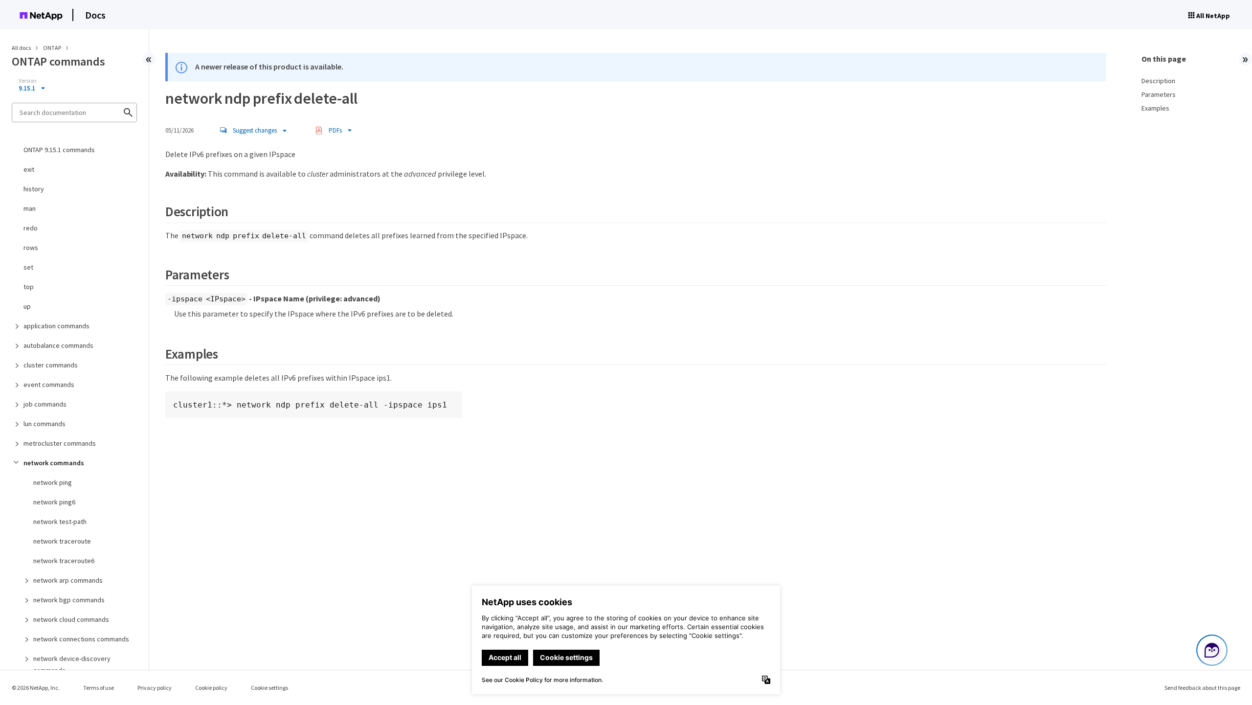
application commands (56, 325)
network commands (53, 462)
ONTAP (52, 47)
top (28, 286)
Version (28, 81)
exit (28, 169)
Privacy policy (154, 687)
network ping (52, 482)
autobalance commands (58, 345)
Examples (1155, 108)
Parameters (1158, 94)
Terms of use (98, 687)
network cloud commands (71, 619)
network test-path (60, 521)
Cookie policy (211, 687)
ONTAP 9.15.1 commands (59, 149)
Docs (95, 15)
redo (30, 228)
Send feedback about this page (1202, 687)
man (29, 208)
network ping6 (54, 502)
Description (1158, 80)
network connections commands (81, 639)
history (33, 188)
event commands (48, 384)
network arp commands (68, 580)
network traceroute (62, 541)
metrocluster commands (59, 443)
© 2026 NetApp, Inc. (36, 687)
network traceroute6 (63, 560)
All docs (21, 47)
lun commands (44, 423)
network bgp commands (69, 599)
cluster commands (50, 365)
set (28, 267)
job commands (45, 404)
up (27, 306)
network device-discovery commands (72, 664)
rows (30, 247)
